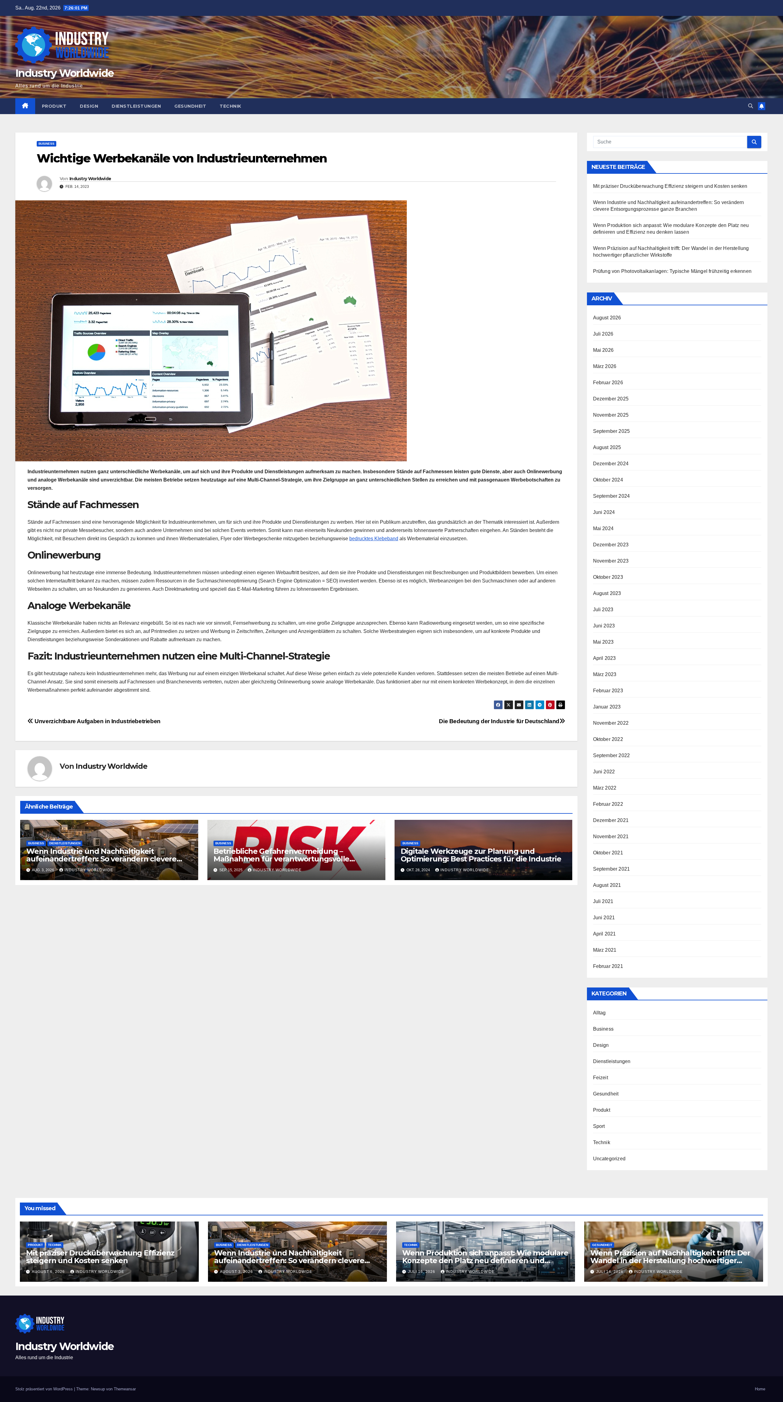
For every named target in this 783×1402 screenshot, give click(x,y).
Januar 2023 (607, 706)
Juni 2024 (604, 512)
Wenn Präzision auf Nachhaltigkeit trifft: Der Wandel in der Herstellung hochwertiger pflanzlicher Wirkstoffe (670, 1260)
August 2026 (607, 317)
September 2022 (611, 755)
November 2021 (611, 836)
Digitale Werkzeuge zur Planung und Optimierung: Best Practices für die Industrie (481, 855)
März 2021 (605, 950)
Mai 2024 (603, 528)
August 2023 (607, 593)
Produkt (54, 106)
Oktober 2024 (608, 479)
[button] (750, 106)
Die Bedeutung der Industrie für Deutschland (499, 721)
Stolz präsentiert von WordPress (44, 1389)
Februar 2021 (608, 966)
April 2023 (604, 658)
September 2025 (611, 431)
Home (760, 1389)
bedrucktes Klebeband (373, 538)
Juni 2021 (604, 917)
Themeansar (125, 1389)
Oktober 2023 (608, 577)
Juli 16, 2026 (422, 1272)
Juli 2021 (603, 901)
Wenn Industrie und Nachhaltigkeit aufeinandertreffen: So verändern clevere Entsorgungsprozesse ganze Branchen (101, 859)
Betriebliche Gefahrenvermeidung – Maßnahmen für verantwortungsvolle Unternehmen (281, 859)
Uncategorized (609, 1158)
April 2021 (604, 933)
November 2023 (611, 560)
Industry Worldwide (64, 73)
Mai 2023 (603, 642)
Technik (230, 106)
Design (89, 106)
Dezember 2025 (611, 398)
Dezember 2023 (611, 544)
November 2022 (611, 723)
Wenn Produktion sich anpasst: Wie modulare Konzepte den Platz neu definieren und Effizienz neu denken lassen (485, 1260)
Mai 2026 (603, 350)
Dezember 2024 (611, 463)
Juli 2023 (603, 609)
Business (46, 143)
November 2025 (611, 415)
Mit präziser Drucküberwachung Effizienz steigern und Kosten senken (670, 186)
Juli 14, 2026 (610, 1272)
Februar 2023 (608, 690)
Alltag (599, 1012)
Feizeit (600, 1077)
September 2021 (611, 869)
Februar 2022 (608, 804)
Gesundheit (190, 106)
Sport (599, 1126)
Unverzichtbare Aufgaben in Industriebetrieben (97, 721)
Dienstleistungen (136, 106)
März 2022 (605, 787)
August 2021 (607, 885)
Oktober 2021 (608, 852)
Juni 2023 (604, 625)
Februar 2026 (608, 382)
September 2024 (611, 496)
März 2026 (605, 366)
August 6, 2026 (49, 1272)
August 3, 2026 (237, 1272)
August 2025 (607, 447)
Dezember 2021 (611, 820)
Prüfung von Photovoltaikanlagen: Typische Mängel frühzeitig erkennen (672, 271)
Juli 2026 (603, 334)
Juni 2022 (604, 771)
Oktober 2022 (608, 739)
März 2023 (605, 674)
